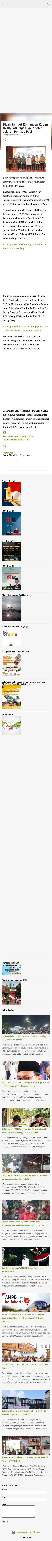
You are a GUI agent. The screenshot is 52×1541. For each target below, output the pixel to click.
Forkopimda (13, 436)
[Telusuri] (48, 4)
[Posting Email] (4, 433)
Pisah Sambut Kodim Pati (14, 440)
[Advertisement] (26, 26)
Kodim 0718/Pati (27, 436)
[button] (4, 140)
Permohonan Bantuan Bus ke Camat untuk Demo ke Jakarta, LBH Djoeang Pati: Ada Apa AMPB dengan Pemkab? (23, 1318)
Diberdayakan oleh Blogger (27, 1532)
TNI (28, 440)
